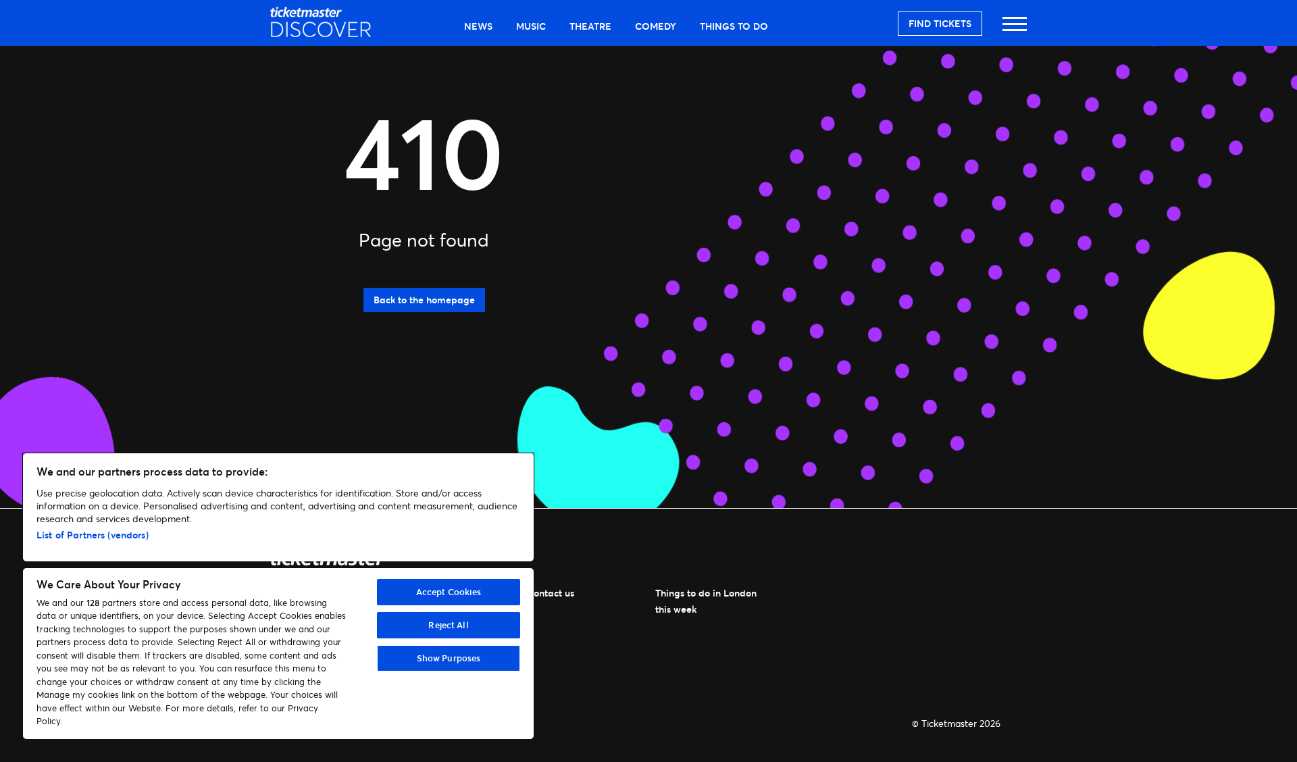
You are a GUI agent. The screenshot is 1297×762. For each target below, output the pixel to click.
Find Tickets (940, 23)
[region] (278, 596)
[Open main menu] (1014, 30)
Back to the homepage (424, 299)
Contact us (550, 592)
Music (531, 26)
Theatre (590, 26)
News (478, 26)
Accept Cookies (449, 592)
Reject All (448, 625)
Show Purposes (449, 658)
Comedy (655, 26)
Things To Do (734, 26)
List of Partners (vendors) (92, 534)
